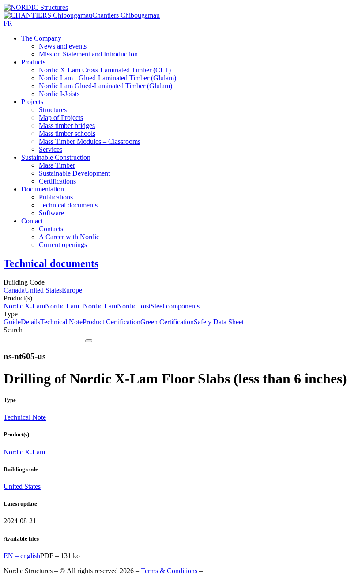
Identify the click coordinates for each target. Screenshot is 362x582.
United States (43, 290)
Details (30, 322)
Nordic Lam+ (64, 306)
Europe (72, 290)
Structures (53, 109)
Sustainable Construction (55, 157)
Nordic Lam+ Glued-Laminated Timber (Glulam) (107, 78)
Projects (32, 101)
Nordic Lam (100, 306)
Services (50, 149)
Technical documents (68, 205)
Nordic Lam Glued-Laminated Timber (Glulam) (105, 86)
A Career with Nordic (69, 236)
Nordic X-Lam (24, 306)
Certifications (57, 181)
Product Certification (111, 322)
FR (8, 23)
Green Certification (167, 322)
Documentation (42, 189)
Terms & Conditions (169, 570)
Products (33, 62)
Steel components (175, 306)
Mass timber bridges (67, 125)
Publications (56, 197)
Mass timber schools (67, 133)
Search (13, 330)
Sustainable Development (74, 173)
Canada (14, 290)
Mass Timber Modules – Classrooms (89, 141)
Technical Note (61, 322)
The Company (41, 38)
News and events (63, 46)
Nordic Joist (134, 306)
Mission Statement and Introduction (88, 54)
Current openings (63, 244)
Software (51, 213)
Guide (12, 322)
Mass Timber (57, 165)
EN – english (22, 555)
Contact (32, 221)
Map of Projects (61, 117)
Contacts (51, 229)
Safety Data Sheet (219, 322)
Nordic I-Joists (59, 94)
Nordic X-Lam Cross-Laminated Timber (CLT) (105, 70)
